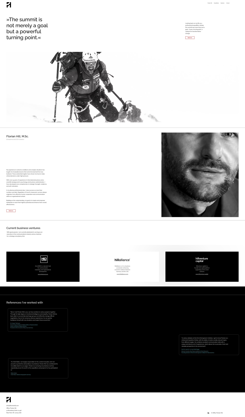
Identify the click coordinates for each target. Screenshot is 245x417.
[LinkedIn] (208, 413)
